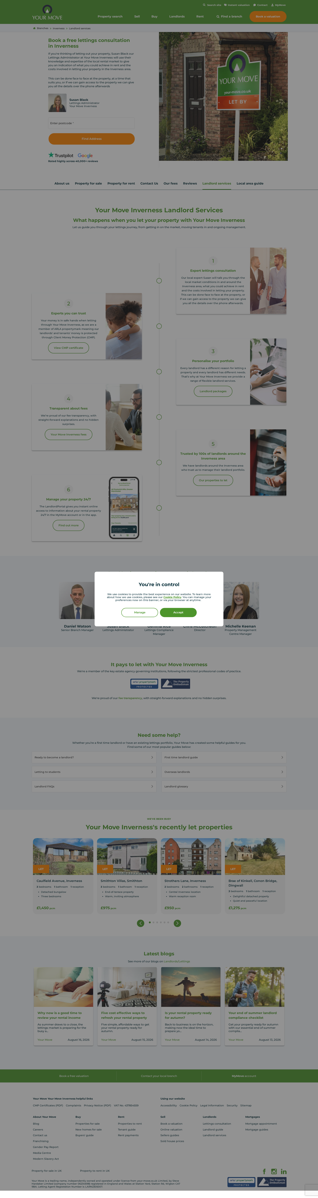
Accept (178, 612)
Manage (139, 612)
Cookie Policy (172, 597)
